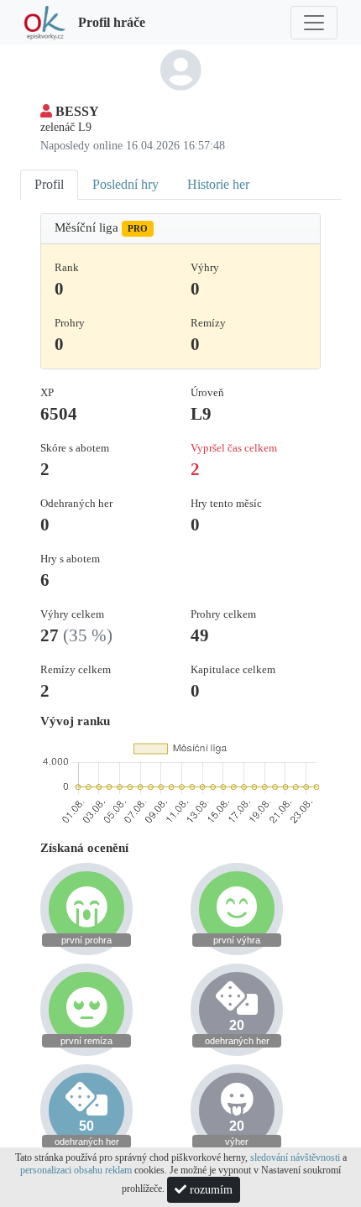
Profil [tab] (49, 184)
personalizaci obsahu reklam (76, 1170)
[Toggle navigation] (313, 22)
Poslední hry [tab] (125, 184)
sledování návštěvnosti (295, 1157)
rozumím (209, 1189)
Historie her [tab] (218, 184)
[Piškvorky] (44, 22)
